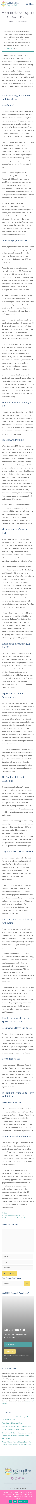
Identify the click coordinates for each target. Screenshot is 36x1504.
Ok (10, 1501)
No (15, 1501)
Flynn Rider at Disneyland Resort (12, 1423)
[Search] (27, 1283)
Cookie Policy (23, 1501)
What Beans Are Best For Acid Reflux (15, 1218)
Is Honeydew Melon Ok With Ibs (14, 1215)
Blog (5, 1213)
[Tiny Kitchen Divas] (10, 4)
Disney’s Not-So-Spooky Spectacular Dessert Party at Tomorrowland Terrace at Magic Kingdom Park (17, 1435)
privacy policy (8, 48)
